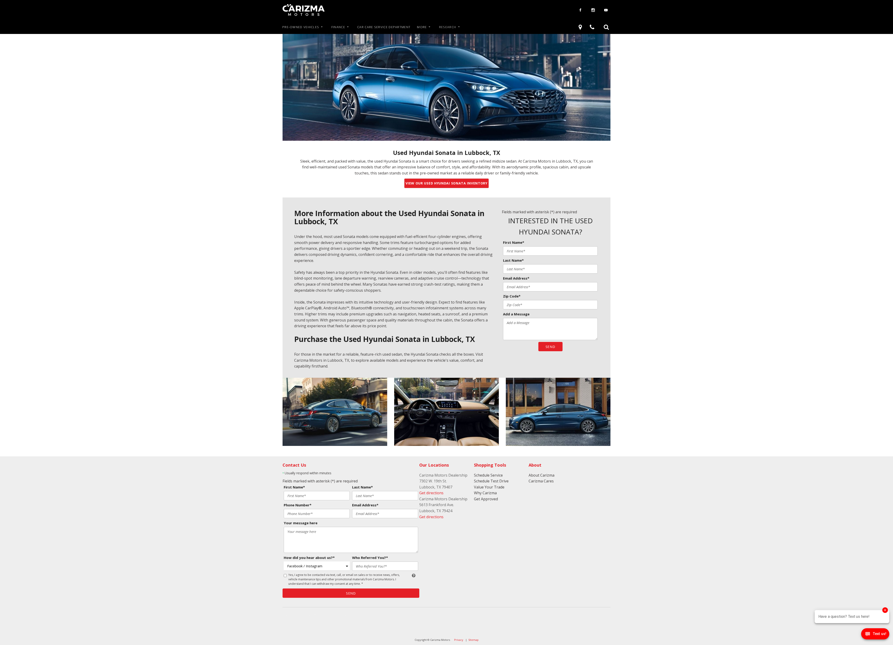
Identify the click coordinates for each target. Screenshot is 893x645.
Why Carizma (485, 492)
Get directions (431, 492)
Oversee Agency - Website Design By (315, 614)
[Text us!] (875, 635)
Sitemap (473, 640)
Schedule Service (488, 475)
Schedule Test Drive (491, 481)
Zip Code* (511, 296)
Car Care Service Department (383, 27)
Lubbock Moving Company (306, 631)
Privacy (458, 640)
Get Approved (486, 498)
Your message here (300, 523)
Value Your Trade (489, 487)
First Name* (513, 242)
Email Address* (516, 278)
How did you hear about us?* (309, 557)
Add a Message (516, 314)
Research (447, 27)
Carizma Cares (541, 481)
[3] (581, 27)
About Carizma (541, 475)
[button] (606, 27)
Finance (338, 27)
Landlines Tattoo (297, 622)
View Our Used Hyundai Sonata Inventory (446, 183)
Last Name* (513, 260)
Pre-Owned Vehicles (300, 27)
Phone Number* (297, 505)
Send (550, 346)
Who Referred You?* (370, 557)
